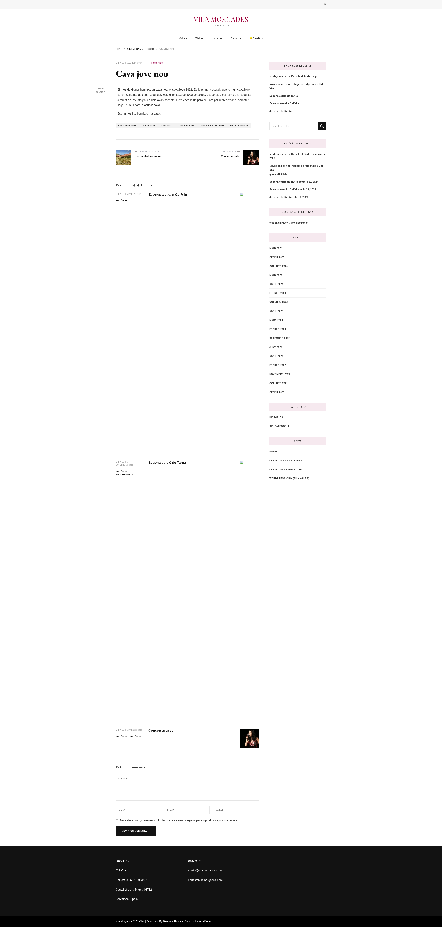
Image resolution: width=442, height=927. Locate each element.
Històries (217, 38)
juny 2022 (275, 347)
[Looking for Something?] (293, 126)
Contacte (236, 38)
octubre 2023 (278, 302)
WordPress (205, 921)
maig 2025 (275, 248)
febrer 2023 (277, 329)
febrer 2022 (277, 365)
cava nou (166, 126)
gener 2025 (277, 257)
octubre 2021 (278, 383)
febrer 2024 (277, 293)
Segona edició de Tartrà (167, 462)
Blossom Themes (173, 921)
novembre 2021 (279, 374)
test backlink (277, 222)
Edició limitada (239, 126)
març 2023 (276, 320)
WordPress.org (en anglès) (289, 478)
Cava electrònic (298, 222)
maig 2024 (275, 275)
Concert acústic (161, 730)
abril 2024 (276, 284)
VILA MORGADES (221, 18)
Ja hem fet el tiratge (281, 111)
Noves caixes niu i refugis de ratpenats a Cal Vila (296, 86)
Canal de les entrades (285, 460)
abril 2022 (276, 356)
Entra (273, 451)
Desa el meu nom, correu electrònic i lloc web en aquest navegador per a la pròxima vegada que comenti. (179, 820)
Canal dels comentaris (286, 469)
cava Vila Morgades (212, 126)
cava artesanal (128, 126)
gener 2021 (277, 392)
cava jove (149, 126)
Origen (183, 38)
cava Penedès (186, 126)
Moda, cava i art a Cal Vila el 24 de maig (293, 76)
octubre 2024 (278, 266)
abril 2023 (276, 311)
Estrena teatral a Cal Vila (167, 194)
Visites (199, 38)
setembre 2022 (279, 338)
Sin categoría (124, 474)
